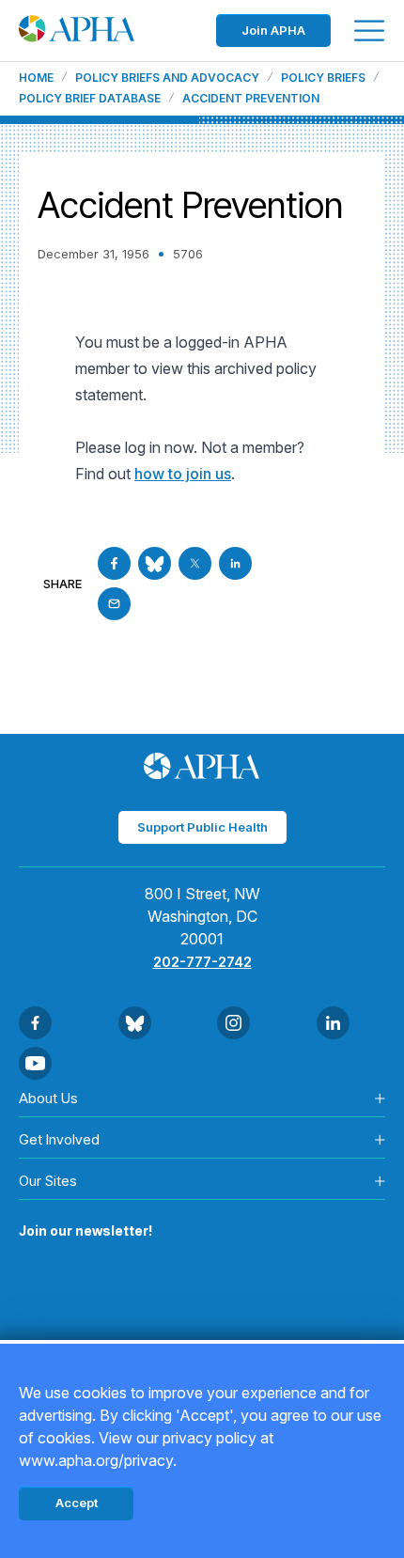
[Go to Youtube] (35, 1063)
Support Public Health (202, 826)
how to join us (182, 473)
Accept (76, 1502)
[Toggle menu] (369, 30)
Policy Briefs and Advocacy (167, 78)
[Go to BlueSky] (154, 563)
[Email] (114, 603)
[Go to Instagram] (233, 1022)
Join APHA (273, 30)
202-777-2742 (202, 962)
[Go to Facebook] (114, 563)
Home (36, 78)
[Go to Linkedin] (235, 563)
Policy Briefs (323, 78)
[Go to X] (195, 563)
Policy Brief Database (90, 98)
